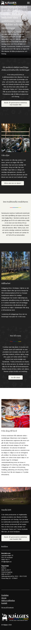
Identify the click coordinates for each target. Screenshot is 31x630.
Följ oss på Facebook (7, 607)
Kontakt (4, 603)
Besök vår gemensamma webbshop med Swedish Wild (15, 104)
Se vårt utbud (15, 377)
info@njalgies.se (6, 562)
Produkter (5, 595)
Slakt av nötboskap (8, 600)
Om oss (3, 598)
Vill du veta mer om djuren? (12, 183)
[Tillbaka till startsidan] (15, 617)
